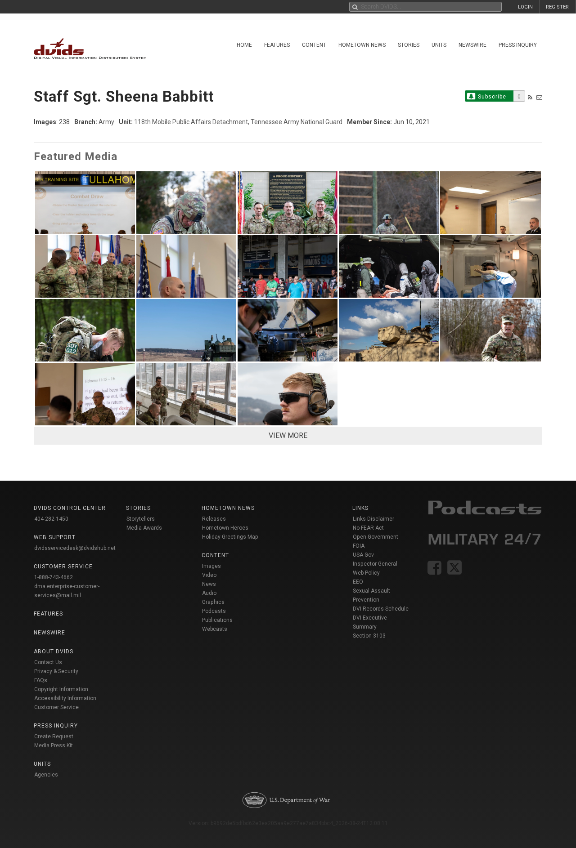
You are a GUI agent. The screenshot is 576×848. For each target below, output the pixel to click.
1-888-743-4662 (53, 577)
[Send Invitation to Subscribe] (539, 97)
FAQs (40, 680)
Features (277, 45)
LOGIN (525, 7)
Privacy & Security (56, 671)
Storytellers (140, 519)
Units (439, 45)
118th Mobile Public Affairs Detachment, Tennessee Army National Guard (238, 121)
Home (244, 45)
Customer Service (56, 707)
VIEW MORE (288, 435)
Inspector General (375, 564)
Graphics (213, 602)
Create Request (53, 736)
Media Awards (144, 528)
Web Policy (366, 573)
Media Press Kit (53, 745)
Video (209, 575)
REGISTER (557, 7)
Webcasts (214, 629)
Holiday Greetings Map (230, 537)
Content (314, 45)
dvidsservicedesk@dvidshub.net (75, 548)
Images (211, 566)
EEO (358, 582)
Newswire (472, 45)
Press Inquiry (518, 45)
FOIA (358, 546)
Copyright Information (61, 689)
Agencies (46, 775)
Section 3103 (369, 636)
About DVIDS (53, 651)
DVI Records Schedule (381, 609)
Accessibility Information (65, 698)
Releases (214, 519)
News (209, 584)
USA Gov (363, 555)
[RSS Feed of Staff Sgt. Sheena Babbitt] (530, 97)
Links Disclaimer (373, 519)
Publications (217, 620)
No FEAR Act (368, 528)
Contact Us (48, 662)
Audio (209, 593)
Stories (408, 45)
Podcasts (214, 611)
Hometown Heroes (225, 528)
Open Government (375, 537)
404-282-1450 (51, 519)
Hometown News (362, 45)
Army (106, 121)
